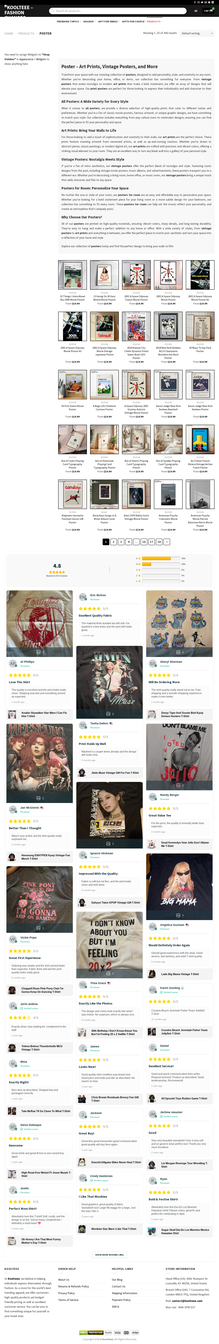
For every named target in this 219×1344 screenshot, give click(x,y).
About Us (63, 1279)
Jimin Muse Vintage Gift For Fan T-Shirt (115, 772)
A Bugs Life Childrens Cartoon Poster (104, 407)
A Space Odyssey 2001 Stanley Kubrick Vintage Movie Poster (136, 409)
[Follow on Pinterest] (209, 2)
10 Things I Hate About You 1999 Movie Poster (72, 298)
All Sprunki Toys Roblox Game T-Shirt (184, 1098)
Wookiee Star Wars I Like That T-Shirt (113, 1229)
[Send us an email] (206, 2)
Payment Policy (121, 1300)
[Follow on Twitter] (202, 2)
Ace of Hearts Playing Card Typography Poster (136, 464)
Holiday (88, 21)
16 (144, 542)
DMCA (115, 1306)
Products (153, 21)
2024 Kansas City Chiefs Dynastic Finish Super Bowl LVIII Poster (136, 352)
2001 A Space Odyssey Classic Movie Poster (136, 298)
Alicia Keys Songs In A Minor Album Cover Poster (104, 519)
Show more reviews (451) (109, 1254)
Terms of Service (68, 1300)
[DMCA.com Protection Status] (91, 1332)
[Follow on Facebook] (195, 2)
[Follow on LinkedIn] (213, 2)
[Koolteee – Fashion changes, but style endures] (20, 11)
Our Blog (117, 1279)
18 (159, 542)
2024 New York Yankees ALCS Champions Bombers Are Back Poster (168, 352)
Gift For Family (108, 21)
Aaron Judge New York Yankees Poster (200, 407)
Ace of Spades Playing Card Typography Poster (168, 464)
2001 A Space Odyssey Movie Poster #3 (72, 349)
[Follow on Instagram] (199, 2)
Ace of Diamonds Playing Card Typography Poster (104, 464)
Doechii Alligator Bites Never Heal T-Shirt (116, 1162)
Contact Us (118, 1286)
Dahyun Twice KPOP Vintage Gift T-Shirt (115, 902)
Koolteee (14, 1278)
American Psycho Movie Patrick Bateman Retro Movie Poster (200, 520)
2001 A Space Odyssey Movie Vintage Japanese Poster (104, 351)
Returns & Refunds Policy (73, 1286)
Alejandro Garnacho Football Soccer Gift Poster (73, 519)
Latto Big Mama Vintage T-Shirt (180, 974)
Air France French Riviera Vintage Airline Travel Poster (200, 464)
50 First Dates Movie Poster (72, 407)
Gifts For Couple (133, 21)
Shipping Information (124, 1293)
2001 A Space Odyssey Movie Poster (168, 298)
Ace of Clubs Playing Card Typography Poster (72, 464)
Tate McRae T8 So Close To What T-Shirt (45, 1111)
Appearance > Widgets (32, 59)
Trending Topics (68, 21)
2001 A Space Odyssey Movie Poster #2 (200, 298)
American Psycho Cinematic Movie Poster (168, 519)
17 (151, 542)
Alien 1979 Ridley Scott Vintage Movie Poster (136, 517)
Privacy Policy (66, 1293)
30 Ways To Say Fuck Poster (200, 349)
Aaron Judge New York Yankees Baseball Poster (168, 409)
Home (8, 33)
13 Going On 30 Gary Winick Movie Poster (104, 298)
